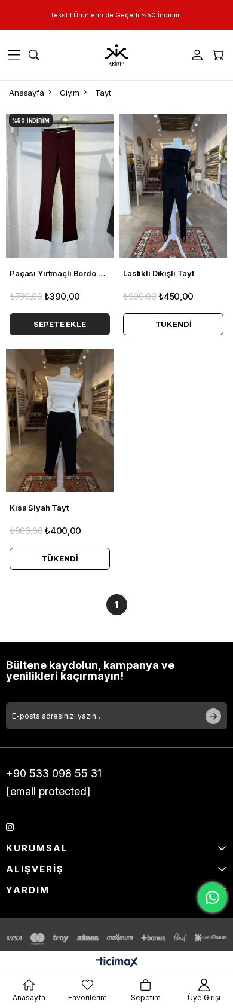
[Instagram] (10, 827)
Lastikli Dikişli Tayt (158, 273)
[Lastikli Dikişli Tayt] (173, 186)
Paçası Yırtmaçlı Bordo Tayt (60, 273)
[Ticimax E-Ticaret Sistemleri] (117, 963)
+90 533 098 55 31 (54, 773)
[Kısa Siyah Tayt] (60, 420)
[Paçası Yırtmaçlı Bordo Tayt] (60, 186)
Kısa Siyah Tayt (39, 507)
